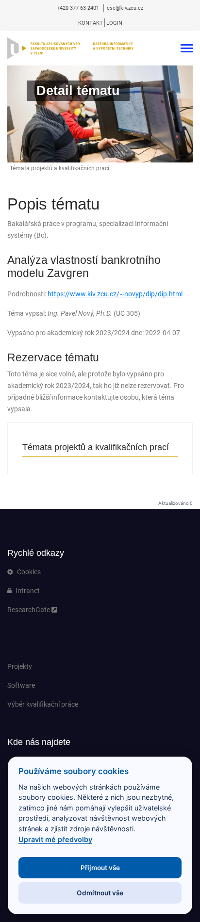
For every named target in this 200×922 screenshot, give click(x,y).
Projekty (19, 666)
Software (21, 685)
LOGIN (114, 23)
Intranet (27, 591)
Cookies (28, 572)
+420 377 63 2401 (78, 8)
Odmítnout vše (100, 893)
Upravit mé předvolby (55, 839)
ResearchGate (29, 610)
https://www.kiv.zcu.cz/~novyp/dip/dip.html (115, 294)
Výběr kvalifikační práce (42, 704)
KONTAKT (90, 23)
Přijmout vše (100, 868)
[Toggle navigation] (187, 49)
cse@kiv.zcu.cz (125, 8)
